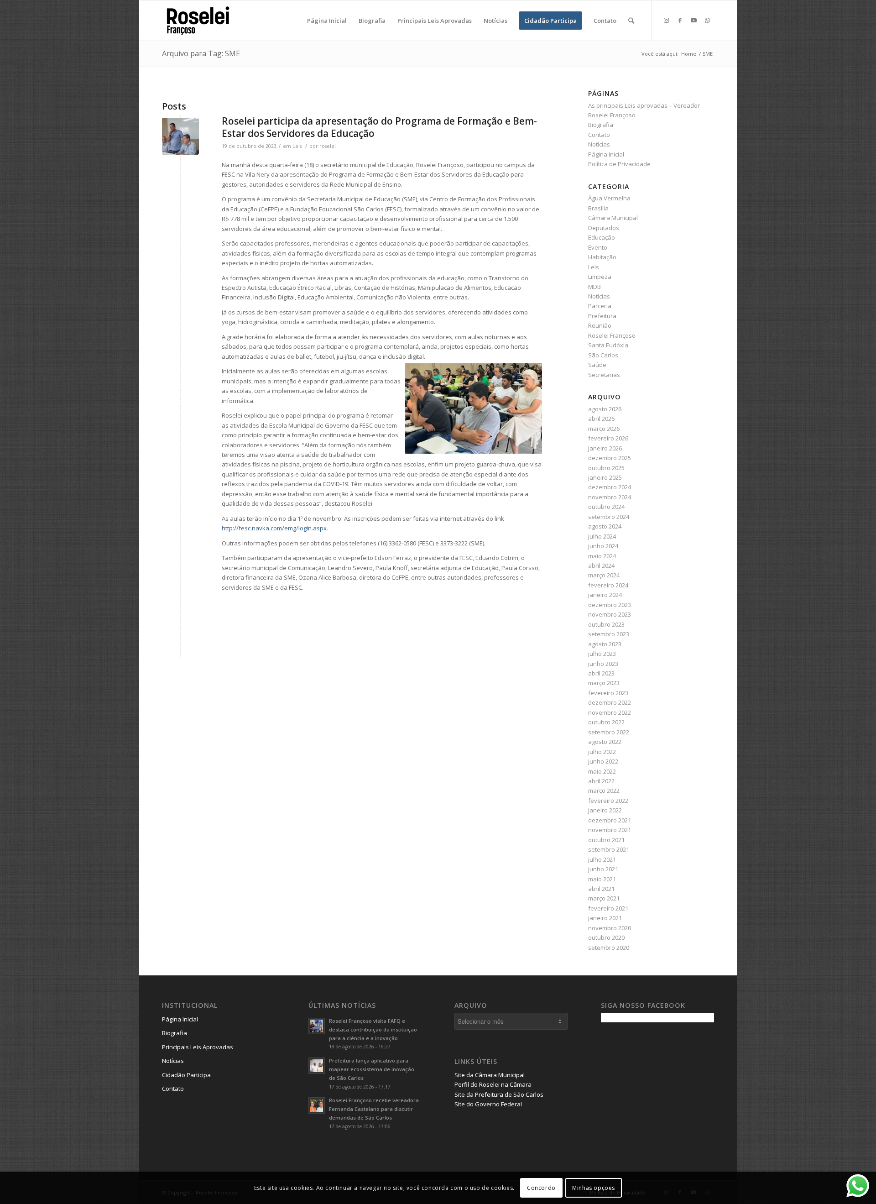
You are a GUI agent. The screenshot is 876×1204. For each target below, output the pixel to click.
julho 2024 (602, 536)
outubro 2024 (606, 507)
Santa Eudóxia (608, 345)
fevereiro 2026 (608, 438)
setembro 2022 (608, 732)
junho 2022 (603, 761)
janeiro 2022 (605, 810)
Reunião (599, 325)
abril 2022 (601, 781)
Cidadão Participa (186, 1075)
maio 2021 (602, 879)
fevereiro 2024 (608, 585)
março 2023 (604, 683)
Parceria (599, 306)
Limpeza (599, 276)
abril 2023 (601, 673)
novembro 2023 (609, 614)
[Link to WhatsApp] (707, 20)
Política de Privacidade (619, 164)
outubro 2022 (606, 722)
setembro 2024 (608, 517)
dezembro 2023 (609, 605)
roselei (327, 146)
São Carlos (603, 355)
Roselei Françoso (612, 335)
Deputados (603, 228)
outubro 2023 (606, 624)
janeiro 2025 (605, 477)
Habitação (602, 257)
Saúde (597, 365)
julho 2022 (602, 752)
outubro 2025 (606, 468)
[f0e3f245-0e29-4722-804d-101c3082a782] (180, 136)
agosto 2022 (604, 742)
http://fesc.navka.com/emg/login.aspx (274, 528)
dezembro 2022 (609, 702)
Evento (597, 247)
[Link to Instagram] (666, 20)
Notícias (599, 144)
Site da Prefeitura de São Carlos (498, 1094)
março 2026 (604, 428)
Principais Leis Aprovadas (197, 1047)
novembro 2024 (609, 497)
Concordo (541, 1188)
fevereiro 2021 (608, 908)
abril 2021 (601, 889)
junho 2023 (603, 664)
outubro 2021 (606, 840)
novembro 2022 (609, 712)
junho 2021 (603, 869)
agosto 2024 (604, 526)
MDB (594, 287)
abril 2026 (601, 418)
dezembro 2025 (609, 458)
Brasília (598, 208)
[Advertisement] (669, 1093)
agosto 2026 (604, 409)
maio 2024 (602, 556)
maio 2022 (602, 771)
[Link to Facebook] (680, 20)
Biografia (600, 124)
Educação (601, 237)
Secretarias (604, 375)
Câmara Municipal (613, 218)
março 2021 (604, 898)
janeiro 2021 (605, 918)
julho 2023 (602, 653)
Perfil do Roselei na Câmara (493, 1084)
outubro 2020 (606, 937)
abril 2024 (601, 565)
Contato (599, 135)
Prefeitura (602, 316)
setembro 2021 (608, 849)
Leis (297, 146)
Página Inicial (606, 154)
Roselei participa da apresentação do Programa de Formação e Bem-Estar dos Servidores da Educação (379, 127)
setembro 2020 (608, 947)
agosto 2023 (604, 644)
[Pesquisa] (631, 20)
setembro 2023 (608, 634)
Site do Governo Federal (488, 1104)
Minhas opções (593, 1188)
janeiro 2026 (605, 448)
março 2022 (604, 790)
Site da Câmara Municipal (489, 1075)
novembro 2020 (609, 928)
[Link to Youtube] (693, 20)
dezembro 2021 (609, 820)
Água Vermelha (609, 198)
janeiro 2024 (605, 595)
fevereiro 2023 (608, 693)
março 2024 (604, 575)
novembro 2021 (609, 830)
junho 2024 (603, 546)
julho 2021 (602, 859)
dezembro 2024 (609, 487)
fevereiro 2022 (608, 800)
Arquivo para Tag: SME (201, 53)
